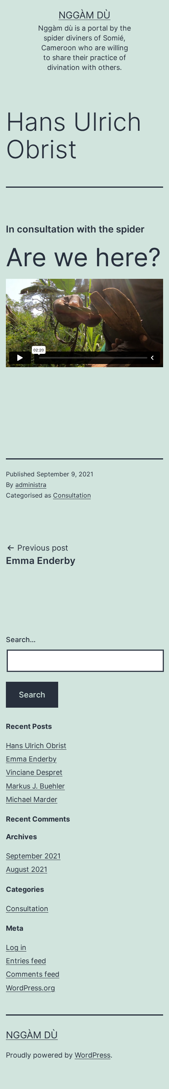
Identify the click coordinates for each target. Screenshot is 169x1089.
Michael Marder (31, 799)
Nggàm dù (84, 15)
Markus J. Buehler (35, 786)
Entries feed (26, 961)
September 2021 (33, 856)
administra (30, 485)
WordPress (92, 1055)
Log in (16, 947)
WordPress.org (30, 988)
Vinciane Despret (34, 772)
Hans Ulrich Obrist (36, 745)
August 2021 (26, 869)
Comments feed (32, 974)
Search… (21, 639)
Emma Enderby (31, 759)
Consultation (72, 495)
